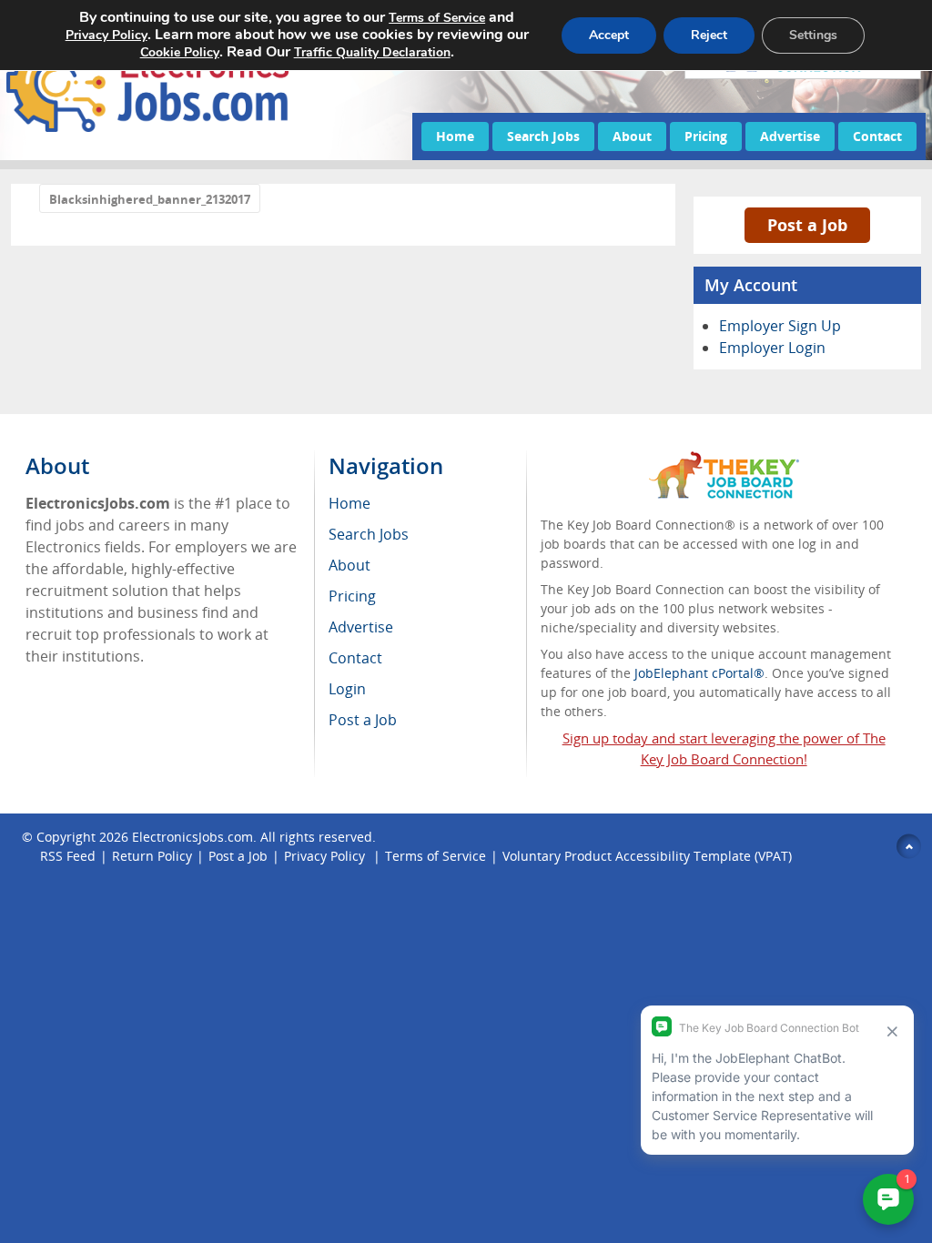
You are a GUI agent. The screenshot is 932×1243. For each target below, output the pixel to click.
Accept (609, 35)
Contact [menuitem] (355, 658)
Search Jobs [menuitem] (369, 534)
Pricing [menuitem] (352, 596)
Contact (877, 136)
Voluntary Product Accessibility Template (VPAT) (647, 855)
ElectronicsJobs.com (192, 836)
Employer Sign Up (780, 326)
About (632, 136)
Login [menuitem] (347, 689)
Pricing (705, 136)
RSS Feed (68, 855)
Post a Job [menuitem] (363, 720)
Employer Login (772, 348)
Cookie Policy (179, 52)
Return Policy (152, 855)
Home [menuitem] (349, 503)
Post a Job (807, 225)
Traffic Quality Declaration (372, 52)
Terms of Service (435, 855)
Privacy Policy (326, 855)
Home (455, 136)
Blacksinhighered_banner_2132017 (149, 199)
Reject (709, 35)
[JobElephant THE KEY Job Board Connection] (724, 460)
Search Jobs (543, 136)
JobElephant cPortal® (699, 673)
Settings (813, 35)
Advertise (790, 136)
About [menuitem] (349, 565)
